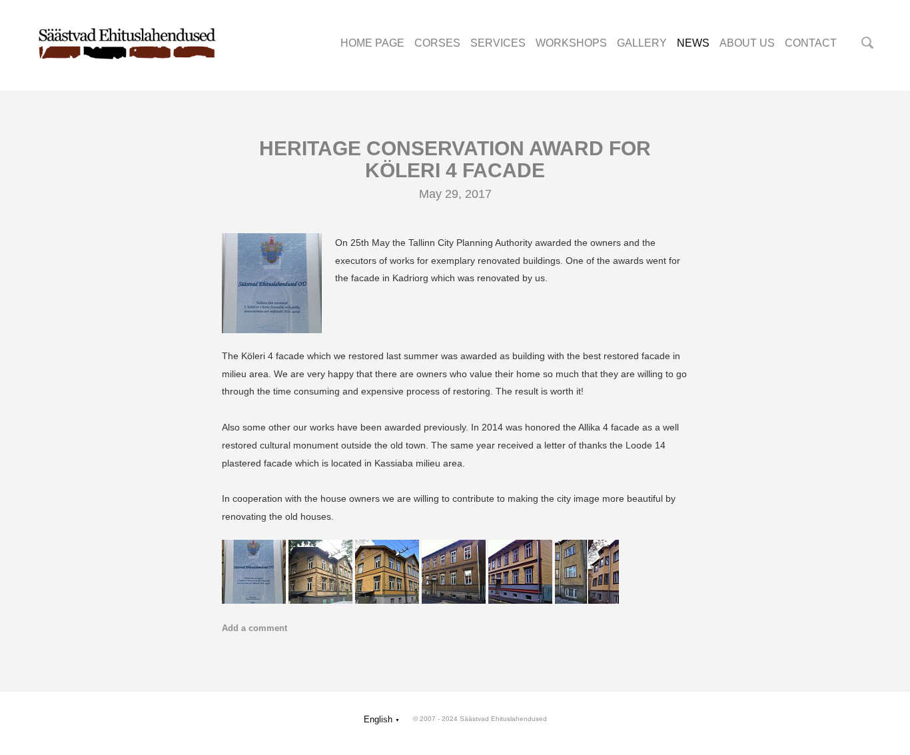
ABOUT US (747, 43)
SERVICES (498, 43)
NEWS (693, 43)
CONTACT (811, 43)
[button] (382, 719)
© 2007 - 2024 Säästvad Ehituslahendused (480, 718)
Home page (372, 43)
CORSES (437, 43)
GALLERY (642, 43)
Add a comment (254, 628)
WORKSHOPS (571, 43)
